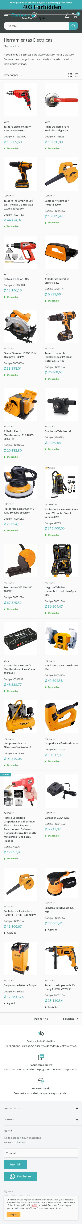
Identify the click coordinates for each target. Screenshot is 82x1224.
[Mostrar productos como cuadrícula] (70, 75)
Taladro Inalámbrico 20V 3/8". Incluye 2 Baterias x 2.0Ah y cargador (18, 204)
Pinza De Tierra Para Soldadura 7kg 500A (57, 128)
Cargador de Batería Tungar (20, 985)
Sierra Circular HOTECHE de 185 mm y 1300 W (20, 355)
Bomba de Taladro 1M (58, 431)
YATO (7, 122)
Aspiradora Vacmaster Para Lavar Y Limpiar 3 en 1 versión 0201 (61, 513)
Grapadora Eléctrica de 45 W (61, 743)
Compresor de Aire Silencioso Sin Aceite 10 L (18, 745)
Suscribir (15, 1164)
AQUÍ (34, 1205)
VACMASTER (51, 504)
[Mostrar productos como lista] (76, 75)
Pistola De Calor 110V (16, 279)
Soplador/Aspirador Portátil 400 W (57, 202)
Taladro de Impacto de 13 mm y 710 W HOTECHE (60, 987)
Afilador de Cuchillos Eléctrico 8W (57, 280)
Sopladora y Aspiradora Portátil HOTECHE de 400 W (20, 913)
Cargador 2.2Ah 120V (57, 817)
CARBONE (9, 813)
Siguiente (68, 1018)
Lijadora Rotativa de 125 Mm (59, 909)
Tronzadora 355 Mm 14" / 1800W (18, 589)
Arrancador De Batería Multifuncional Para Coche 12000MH (19, 669)
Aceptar (13, 1214)
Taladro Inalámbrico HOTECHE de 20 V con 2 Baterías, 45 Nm (58, 356)
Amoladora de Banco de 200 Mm (61, 667)
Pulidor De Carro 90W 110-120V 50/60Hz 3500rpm (19, 510)
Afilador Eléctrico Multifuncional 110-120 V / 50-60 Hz (19, 435)
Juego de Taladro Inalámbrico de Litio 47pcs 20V (60, 591)
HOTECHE (9, 196)
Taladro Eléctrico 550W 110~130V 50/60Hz (17, 128)
